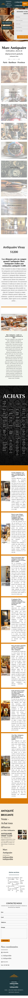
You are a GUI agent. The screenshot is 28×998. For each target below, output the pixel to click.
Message (3, 921)
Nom (2, 906)
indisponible (19, 2)
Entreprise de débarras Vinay (13, 878)
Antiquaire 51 (14, 82)
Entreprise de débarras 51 (14, 139)
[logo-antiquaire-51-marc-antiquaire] (3, 4)
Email (2, 911)
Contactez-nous (7, 27)
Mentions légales (14, 986)
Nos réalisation (7, 22)
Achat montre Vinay (17, 878)
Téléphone (3, 916)
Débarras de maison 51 (14, 101)
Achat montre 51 (14, 177)
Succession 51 (14, 233)
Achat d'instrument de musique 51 (14, 195)
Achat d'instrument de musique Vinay (8, 875)
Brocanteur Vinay (13, 873)
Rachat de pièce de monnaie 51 (14, 214)
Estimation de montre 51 (14, 158)
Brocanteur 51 (14, 120)
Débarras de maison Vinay (8, 882)
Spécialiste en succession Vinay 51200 (21, 883)
